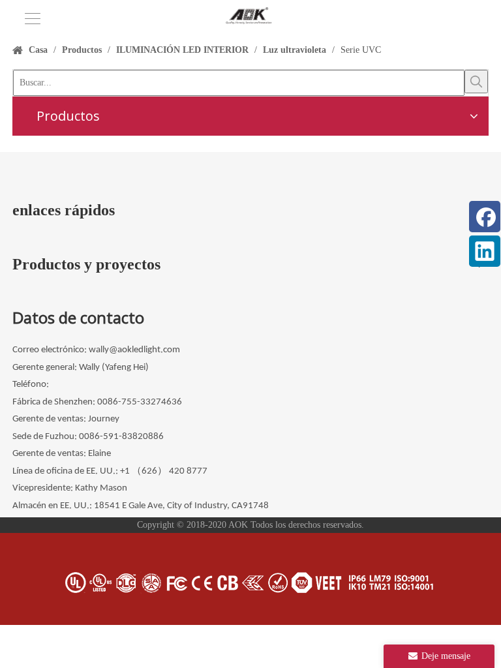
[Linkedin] (484, 251)
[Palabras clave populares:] (476, 81)
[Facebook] (484, 216)
